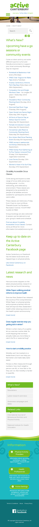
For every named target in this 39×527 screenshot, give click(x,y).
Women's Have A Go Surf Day (20, 165)
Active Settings (21, 487)
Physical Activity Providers (21, 453)
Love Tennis (13, 159)
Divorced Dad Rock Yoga (18, 107)
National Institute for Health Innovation (18, 426)
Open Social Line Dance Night (20, 112)
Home (8, 26)
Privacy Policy (28, 503)
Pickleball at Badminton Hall (19, 73)
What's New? (14, 385)
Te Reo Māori (23, 13)
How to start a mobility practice (18, 349)
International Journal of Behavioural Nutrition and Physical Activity (17, 417)
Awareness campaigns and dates (18, 403)
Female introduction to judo (19, 125)
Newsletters (12, 390)
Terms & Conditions (12, 503)
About (21, 503)
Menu (8, 14)
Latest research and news (17, 396)
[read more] (10, 315)
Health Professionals (19, 470)
